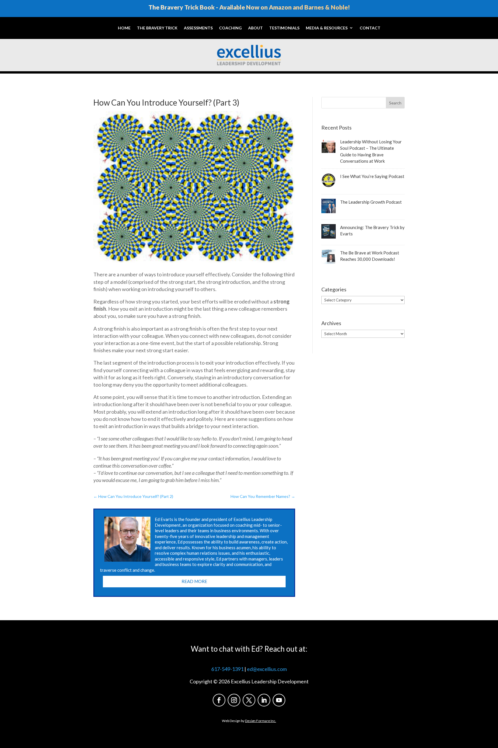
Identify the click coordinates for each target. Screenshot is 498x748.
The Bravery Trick (157, 27)
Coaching (230, 27)
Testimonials (284, 27)
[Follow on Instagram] (234, 700)
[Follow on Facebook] (219, 700)
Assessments (198, 27)
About (255, 27)
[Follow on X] (249, 700)
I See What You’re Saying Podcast (372, 176)
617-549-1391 (227, 669)
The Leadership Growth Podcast (371, 202)
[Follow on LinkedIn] (264, 700)
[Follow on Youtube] (279, 700)
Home (124, 27)
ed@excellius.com (267, 669)
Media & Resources (327, 27)
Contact (370, 27)
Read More (194, 581)
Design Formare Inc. (260, 721)
